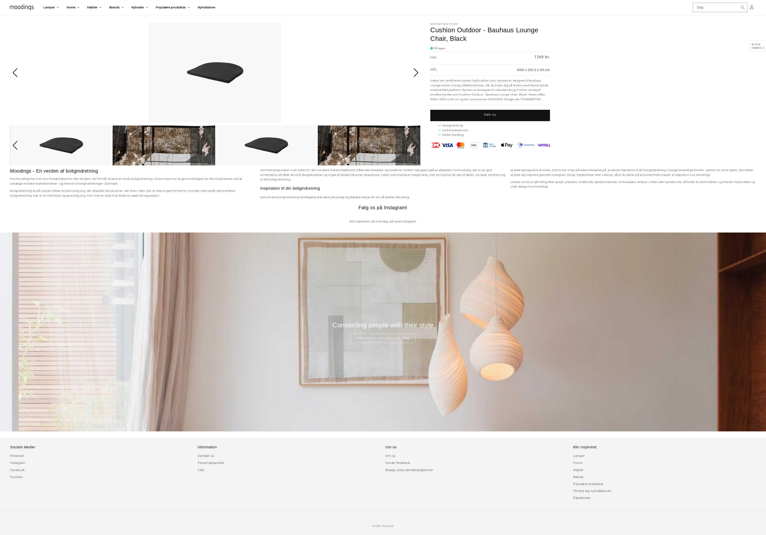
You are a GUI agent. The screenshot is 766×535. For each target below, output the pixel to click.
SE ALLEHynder (757, 46)
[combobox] (720, 7)
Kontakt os (206, 456)
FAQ (201, 470)
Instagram (17, 463)
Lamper (579, 456)
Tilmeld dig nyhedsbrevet (592, 491)
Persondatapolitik (211, 463)
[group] (215, 73)
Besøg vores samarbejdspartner (409, 470)
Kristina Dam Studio (444, 24)
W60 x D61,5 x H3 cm (533, 70)
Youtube (16, 477)
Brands (578, 477)
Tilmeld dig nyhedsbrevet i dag (383, 338)
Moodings (387, 526)
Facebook (17, 470)
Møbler (578, 470)
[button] (14, 72)
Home (577, 463)
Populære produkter (588, 484)
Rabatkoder (582, 498)
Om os (390, 456)
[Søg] (742, 7)
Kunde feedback (397, 463)
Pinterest (17, 456)
